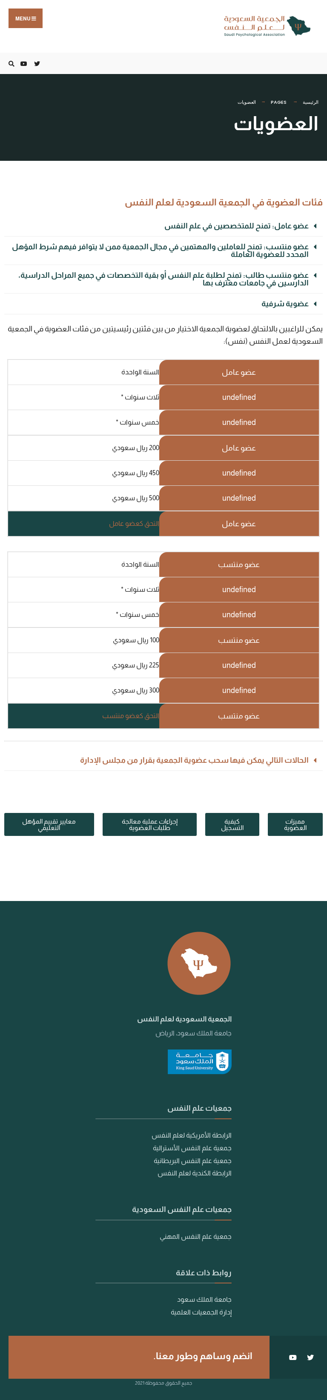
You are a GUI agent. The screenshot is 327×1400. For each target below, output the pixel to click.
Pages (279, 102)
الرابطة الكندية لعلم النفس (195, 1173)
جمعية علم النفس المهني (196, 1236)
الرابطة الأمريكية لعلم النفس (192, 1135)
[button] (163, 226)
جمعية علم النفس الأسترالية (192, 1148)
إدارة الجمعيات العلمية (200, 1312)
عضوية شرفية (285, 303)
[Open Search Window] (12, 63)
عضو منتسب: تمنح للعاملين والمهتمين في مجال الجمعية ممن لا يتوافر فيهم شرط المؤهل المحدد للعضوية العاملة (160, 250)
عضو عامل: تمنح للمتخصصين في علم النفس (236, 226)
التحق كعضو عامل (134, 523)
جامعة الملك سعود (204, 1299)
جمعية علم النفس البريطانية (193, 1160)
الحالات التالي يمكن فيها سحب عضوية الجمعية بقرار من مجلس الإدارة (194, 760)
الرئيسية (310, 102)
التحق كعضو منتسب (130, 715)
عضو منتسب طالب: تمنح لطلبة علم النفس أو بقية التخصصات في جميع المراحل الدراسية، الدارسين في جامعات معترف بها (163, 279)
